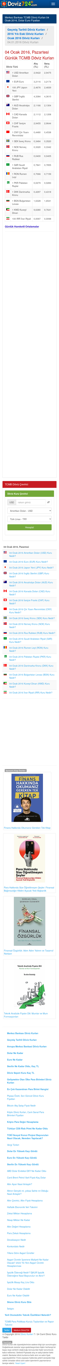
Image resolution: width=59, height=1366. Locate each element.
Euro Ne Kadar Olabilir (18, 1295)
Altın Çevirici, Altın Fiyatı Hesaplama (25, 1200)
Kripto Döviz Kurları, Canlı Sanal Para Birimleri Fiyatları (25, 1114)
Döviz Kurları (26, 1334)
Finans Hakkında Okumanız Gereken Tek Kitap (27, 827)
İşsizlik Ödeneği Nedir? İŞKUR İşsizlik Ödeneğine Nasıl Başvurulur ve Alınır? (26, 1274)
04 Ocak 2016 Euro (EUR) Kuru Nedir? (28, 561)
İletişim (10, 1308)
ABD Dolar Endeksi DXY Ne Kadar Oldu (26, 1170)
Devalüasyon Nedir (16, 1239)
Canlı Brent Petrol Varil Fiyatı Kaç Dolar (26, 1177)
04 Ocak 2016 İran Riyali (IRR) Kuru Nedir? (30, 692)
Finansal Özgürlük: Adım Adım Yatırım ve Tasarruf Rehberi (28, 952)
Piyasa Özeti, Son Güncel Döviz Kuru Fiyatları (25, 1097)
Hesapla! (29, 527)
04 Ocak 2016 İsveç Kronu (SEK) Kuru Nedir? (32, 618)
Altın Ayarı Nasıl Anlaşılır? (19, 1184)
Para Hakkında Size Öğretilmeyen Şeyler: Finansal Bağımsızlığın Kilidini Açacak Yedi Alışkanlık (29, 889)
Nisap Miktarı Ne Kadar (18, 1220)
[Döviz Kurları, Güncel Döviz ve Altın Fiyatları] (19, 4)
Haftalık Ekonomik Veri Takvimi (22, 1207)
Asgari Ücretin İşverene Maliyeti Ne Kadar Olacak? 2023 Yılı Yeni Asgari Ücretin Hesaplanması (28, 1262)
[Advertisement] (29, 354)
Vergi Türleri (13, 1144)
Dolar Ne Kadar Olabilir (18, 1288)
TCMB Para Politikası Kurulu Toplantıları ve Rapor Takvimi (29, 1323)
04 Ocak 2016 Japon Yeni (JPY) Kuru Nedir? (31, 567)
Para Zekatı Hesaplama (19, 1233)
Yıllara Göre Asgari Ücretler (20, 1253)
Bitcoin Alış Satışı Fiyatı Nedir (21, 1105)
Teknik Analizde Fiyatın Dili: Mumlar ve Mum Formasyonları (26, 1015)
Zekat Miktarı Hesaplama (19, 1213)
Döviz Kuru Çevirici (17, 493)
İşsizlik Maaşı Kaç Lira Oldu (20, 1282)
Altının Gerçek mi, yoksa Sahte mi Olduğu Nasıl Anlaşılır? (27, 1192)
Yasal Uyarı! (20, 1363)
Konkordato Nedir (16, 1246)
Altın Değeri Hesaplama (19, 1226)
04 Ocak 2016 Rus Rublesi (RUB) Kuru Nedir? (32, 633)
